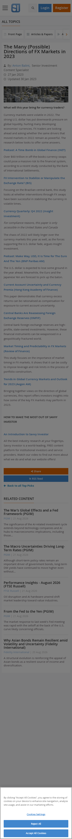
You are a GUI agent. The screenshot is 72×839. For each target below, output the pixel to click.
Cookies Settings (36, 814)
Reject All (36, 823)
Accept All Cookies (36, 833)
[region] (36, 813)
